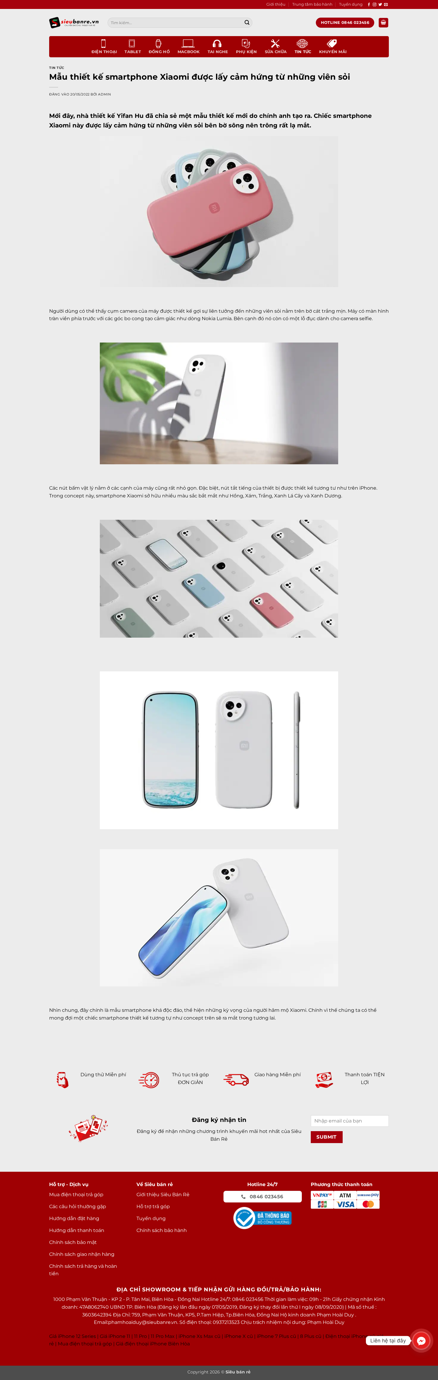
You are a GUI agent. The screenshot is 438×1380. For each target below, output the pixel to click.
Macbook (189, 52)
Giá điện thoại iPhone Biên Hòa (153, 1344)
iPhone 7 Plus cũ (276, 1336)
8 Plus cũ (310, 1336)
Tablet (133, 52)
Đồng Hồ (159, 52)
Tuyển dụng (351, 4)
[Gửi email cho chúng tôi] (386, 5)
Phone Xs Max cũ (200, 1336)
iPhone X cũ (238, 1336)
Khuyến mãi (333, 52)
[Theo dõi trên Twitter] (380, 5)
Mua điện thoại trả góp (85, 1344)
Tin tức (303, 52)
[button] (383, 23)
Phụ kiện (246, 52)
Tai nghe (218, 52)
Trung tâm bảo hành (312, 4)
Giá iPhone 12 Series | (74, 1336)
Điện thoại (104, 52)
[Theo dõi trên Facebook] (369, 5)
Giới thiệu (275, 4)
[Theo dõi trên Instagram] (374, 5)
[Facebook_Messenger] (421, 1341)
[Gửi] (247, 23)
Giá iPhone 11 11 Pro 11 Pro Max (137, 1336)
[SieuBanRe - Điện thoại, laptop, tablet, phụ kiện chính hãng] (74, 22)
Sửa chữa (276, 52)
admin (104, 94)
